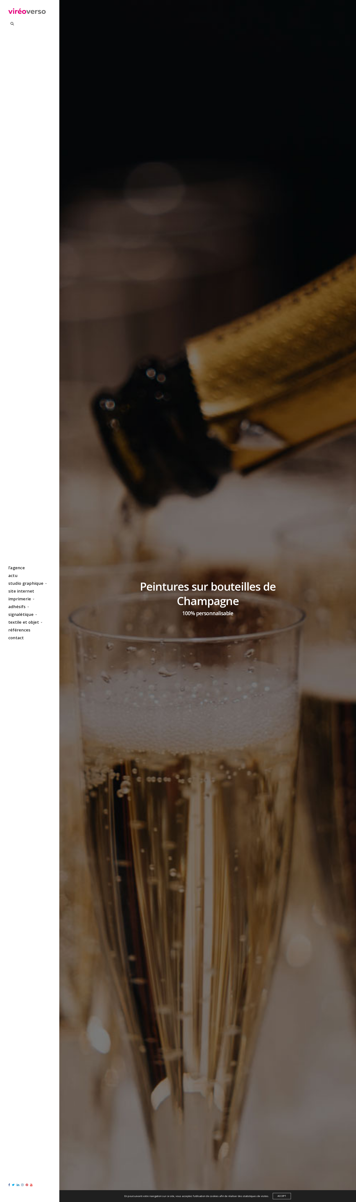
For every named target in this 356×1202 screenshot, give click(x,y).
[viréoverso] (27, 12)
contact (16, 637)
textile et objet (23, 622)
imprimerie (19, 598)
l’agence (16, 567)
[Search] (12, 23)
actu (12, 575)
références (19, 630)
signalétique (21, 614)
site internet (21, 591)
